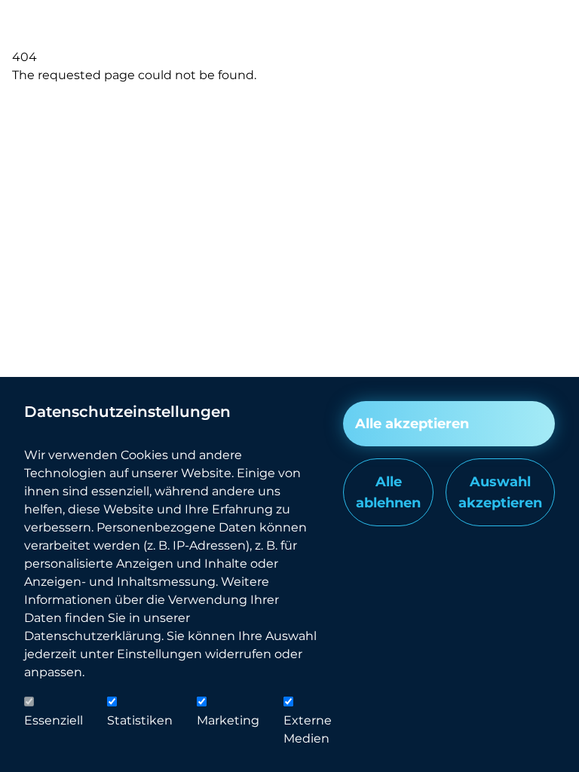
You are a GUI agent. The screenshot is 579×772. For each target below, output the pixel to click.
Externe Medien (307, 729)
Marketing (228, 720)
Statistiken (140, 720)
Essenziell (53, 720)
